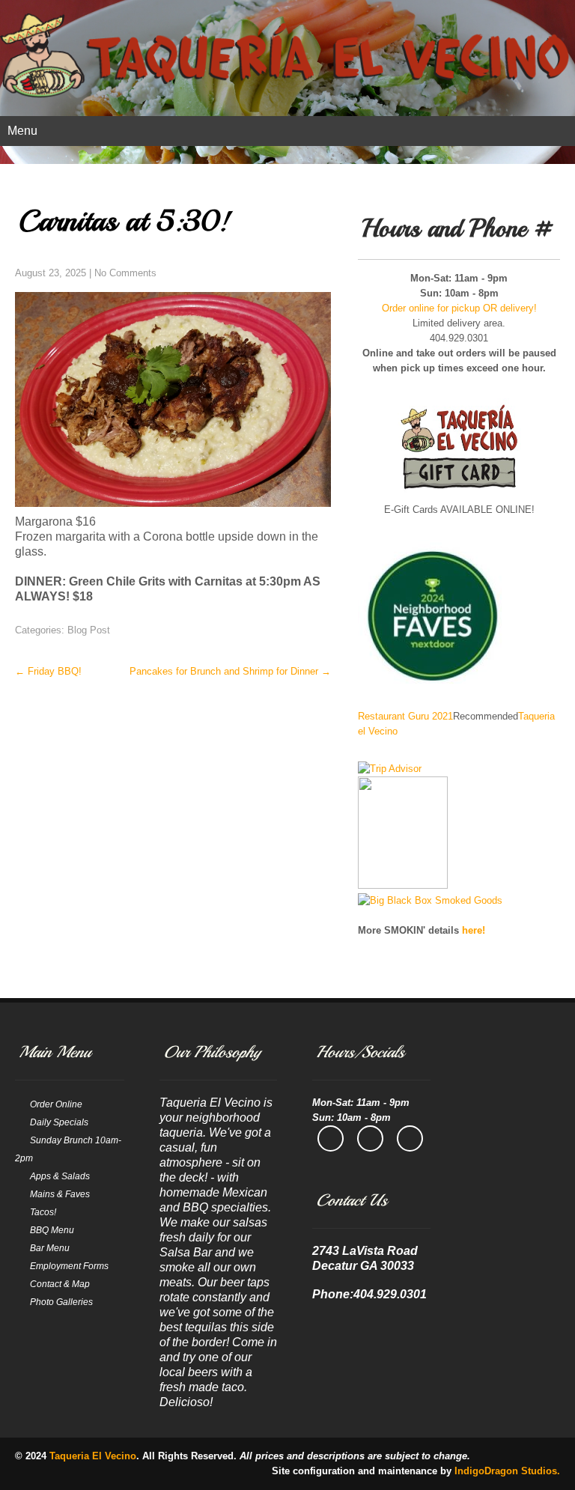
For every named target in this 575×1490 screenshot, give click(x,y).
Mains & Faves (60, 1194)
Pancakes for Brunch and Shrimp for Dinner (230, 671)
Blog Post (88, 630)
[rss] (410, 1138)
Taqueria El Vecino (92, 1456)
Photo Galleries (61, 1302)
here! (473, 930)
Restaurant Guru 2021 (405, 716)
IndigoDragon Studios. (507, 1471)
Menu (22, 130)
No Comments (125, 273)
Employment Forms (69, 1266)
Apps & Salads (60, 1176)
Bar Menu (50, 1248)
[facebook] (330, 1138)
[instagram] (370, 1138)
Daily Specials (59, 1122)
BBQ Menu (52, 1230)
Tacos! (43, 1212)
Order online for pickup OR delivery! (459, 308)
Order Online (56, 1104)
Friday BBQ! (48, 671)
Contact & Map (60, 1284)
